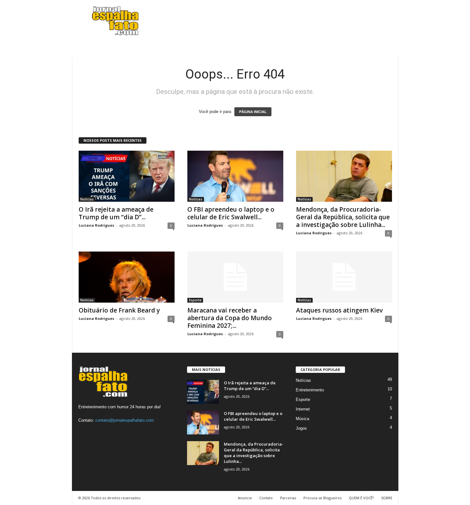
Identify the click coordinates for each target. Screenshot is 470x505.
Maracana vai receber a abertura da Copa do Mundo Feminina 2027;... (229, 318)
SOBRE (386, 497)
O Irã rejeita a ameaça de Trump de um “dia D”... (116, 213)
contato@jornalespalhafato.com (124, 420)
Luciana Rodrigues (96, 225)
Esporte (195, 300)
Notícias (87, 199)
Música (302, 418)
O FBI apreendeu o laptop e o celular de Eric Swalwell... (230, 213)
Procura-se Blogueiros (322, 497)
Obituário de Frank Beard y (119, 310)
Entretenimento (310, 390)
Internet (303, 409)
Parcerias (288, 497)
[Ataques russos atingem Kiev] (344, 277)
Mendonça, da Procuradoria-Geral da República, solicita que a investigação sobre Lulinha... (343, 217)
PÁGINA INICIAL (253, 112)
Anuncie (245, 497)
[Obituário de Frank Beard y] (127, 277)
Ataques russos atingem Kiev (339, 310)
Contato (266, 497)
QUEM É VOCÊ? (361, 497)
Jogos (301, 428)
